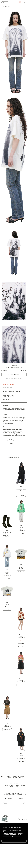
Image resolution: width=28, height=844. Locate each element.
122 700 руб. (21, 761)
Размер (5, 370)
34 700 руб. (21, 571)
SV (20, 2)
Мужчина (20, 798)
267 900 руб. (21, 495)
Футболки (7, 6)
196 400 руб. (7, 540)
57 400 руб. (21, 646)
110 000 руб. (21, 685)
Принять (14, 841)
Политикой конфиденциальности (11, 836)
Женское (5, 2)
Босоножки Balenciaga (14, 391)
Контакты (5, 821)
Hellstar (14, 366)
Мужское (13, 2)
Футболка (10, 443)
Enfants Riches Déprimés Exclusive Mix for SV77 (15, 777)
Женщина (10, 798)
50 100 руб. (21, 533)
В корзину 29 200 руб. (14, 374)
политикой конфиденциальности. (17, 808)
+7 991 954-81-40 (14, 784)
